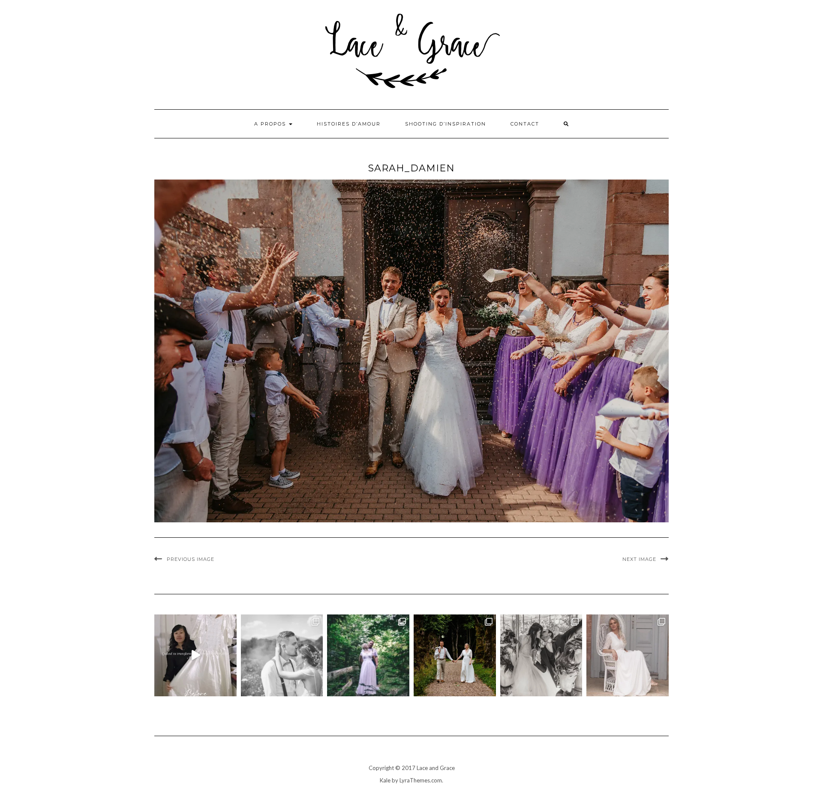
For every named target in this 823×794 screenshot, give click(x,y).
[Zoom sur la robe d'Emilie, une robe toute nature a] (627, 655)
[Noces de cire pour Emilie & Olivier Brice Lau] (455, 655)
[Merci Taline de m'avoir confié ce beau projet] (195, 655)
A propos (271, 124)
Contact (525, 124)
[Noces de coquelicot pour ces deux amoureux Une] (282, 655)
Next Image (639, 559)
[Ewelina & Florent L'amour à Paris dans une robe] (541, 655)
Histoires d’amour (349, 124)
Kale (385, 780)
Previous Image (190, 559)
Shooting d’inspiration (445, 124)
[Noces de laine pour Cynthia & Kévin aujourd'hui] (368, 655)
